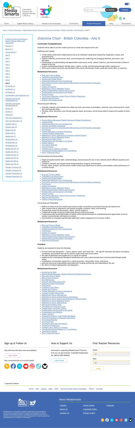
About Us (64, 409)
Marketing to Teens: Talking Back (54, 303)
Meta (50, 389)
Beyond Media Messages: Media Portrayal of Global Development (66, 120)
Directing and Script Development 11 (12, 99)
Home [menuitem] (6, 23)
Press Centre (88, 405)
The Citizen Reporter (49, 145)
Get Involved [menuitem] (126, 23)
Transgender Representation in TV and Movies (59, 151)
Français (127, 4)
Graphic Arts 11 (11, 124)
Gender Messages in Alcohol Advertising (57, 132)
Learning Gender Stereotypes (53, 133)
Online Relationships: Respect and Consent (58, 90)
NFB (56, 389)
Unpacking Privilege (49, 331)
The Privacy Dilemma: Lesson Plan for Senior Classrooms (63, 96)
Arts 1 (7, 58)
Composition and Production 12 (17, 95)
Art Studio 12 (10, 92)
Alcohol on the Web (49, 272)
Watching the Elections (50, 98)
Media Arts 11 (10, 133)
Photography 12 (11, 146)
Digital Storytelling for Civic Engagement (57, 81)
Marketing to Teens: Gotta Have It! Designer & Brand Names (64, 135)
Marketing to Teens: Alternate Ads (54, 295)
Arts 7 (7, 77)
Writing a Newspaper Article (52, 100)
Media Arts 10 (10, 130)
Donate (125, 10)
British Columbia (67, 30)
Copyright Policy (90, 409)
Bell (37, 389)
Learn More (12, 355)
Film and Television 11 (13, 118)
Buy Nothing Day (48, 280)
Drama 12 (9, 115)
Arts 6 (7, 74)
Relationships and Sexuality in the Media (57, 92)
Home (5, 30)
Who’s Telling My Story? (51, 152)
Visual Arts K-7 (10, 52)
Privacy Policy (89, 413)
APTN (31, 389)
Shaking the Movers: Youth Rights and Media (58, 316)
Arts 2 (7, 61)
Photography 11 (11, 142)
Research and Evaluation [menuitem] (51, 23)
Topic (95, 359)
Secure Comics (47, 94)
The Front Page (47, 147)
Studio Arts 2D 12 (11, 155)
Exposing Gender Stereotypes (53, 284)
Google (44, 389)
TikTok (91, 389)
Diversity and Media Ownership (53, 126)
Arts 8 (7, 80)
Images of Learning (49, 87)
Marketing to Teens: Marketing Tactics (56, 89)
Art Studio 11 (10, 89)
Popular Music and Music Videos (54, 308)
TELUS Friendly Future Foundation (73, 389)
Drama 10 (9, 108)
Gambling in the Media (50, 287)
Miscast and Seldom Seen (51, 139)
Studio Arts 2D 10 (11, 149)
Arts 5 (7, 71)
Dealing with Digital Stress (52, 79)
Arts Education (79, 30)
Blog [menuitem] (111, 23)
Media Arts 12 (10, 136)
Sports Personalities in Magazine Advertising (58, 318)
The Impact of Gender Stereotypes (54, 324)
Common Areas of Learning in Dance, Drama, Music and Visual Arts (16, 41)
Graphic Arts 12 (11, 127)
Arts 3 (7, 65)
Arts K (7, 55)
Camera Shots (47, 122)
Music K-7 (9, 49)
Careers (63, 405)
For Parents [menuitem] (73, 23)
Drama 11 (9, 112)
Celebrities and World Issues (52, 77)
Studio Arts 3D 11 (11, 161)
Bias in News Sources (50, 278)
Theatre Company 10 (13, 167)
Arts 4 (7, 68)
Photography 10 (11, 139)
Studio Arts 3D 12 (11, 164)
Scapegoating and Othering (52, 312)
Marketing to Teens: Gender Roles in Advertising (60, 297)
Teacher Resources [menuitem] (93, 23)
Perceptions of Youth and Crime (53, 306)
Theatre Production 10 (13, 173)
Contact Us (64, 413)
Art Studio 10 (10, 86)
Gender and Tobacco (49, 289)
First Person (46, 85)
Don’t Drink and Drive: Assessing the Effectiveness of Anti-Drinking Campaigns (71, 83)
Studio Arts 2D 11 (11, 152)
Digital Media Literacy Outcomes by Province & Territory (41, 30)
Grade (95, 350)
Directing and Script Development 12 (12, 104)
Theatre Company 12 (13, 170)
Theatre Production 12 (13, 176)
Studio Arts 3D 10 (11, 158)
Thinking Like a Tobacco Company (55, 149)
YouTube (99, 389)
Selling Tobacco (48, 143)
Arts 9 (7, 83)
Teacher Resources (14, 30)
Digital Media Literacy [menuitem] (25, 23)
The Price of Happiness (50, 325)
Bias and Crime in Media (51, 75)
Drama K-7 (9, 46)
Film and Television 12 (13, 121)
